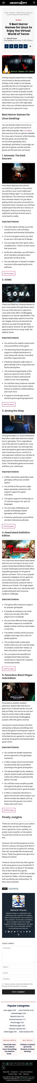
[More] (30, 46)
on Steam (28, 130)
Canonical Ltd (23, 1078)
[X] (11, 46)
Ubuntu (30, 1077)
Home (6, 12)
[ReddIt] (25, 46)
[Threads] (18, 934)
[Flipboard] (8, 931)
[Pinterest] (16, 46)
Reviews (12, 12)
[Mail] (14, 931)
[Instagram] (11, 931)
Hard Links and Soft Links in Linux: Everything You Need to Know (9, 1049)
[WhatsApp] (21, 46)
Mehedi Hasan (12, 38)
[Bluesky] (27, 931)
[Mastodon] (30, 931)
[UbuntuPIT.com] (18, 2)
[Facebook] (7, 46)
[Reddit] (21, 931)
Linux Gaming (13, 889)
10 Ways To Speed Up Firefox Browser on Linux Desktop (27, 1048)
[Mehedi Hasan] (18, 901)
